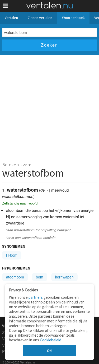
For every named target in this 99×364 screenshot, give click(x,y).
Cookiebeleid (50, 339)
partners (36, 297)
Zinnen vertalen (40, 17)
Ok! (49, 350)
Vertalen (11, 17)
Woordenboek (73, 17)
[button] (5, 6)
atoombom (15, 277)
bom (39, 277)
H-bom (11, 255)
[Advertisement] (49, 106)
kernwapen (64, 277)
